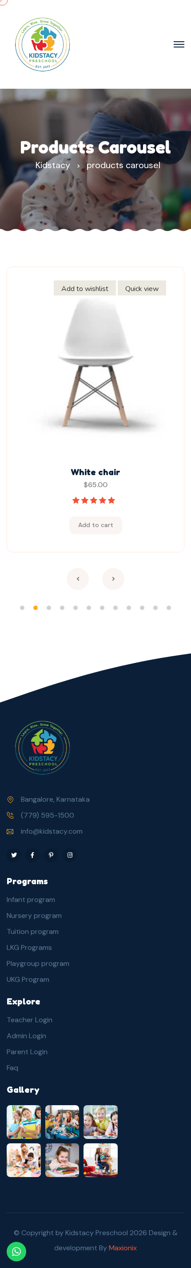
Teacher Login (29, 1019)
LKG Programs (29, 947)
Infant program (31, 899)
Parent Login (27, 1051)
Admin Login (26, 1035)
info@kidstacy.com (52, 831)
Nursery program (34, 915)
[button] (22, 608)
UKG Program (28, 979)
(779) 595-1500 (47, 815)
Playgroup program (38, 963)
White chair (95, 472)
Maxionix (123, 1247)
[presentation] (78, 579)
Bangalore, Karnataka (55, 799)
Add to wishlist (84, 289)
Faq (12, 1067)
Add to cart (95, 525)
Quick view (142, 289)
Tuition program (33, 931)
